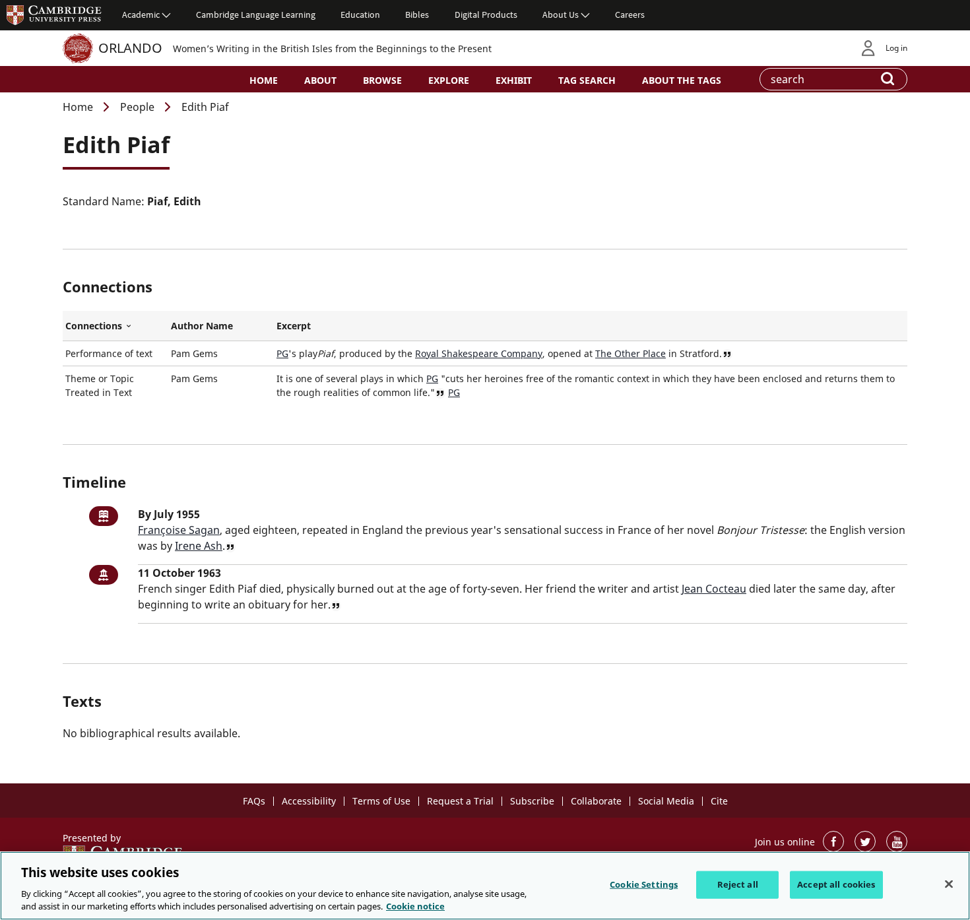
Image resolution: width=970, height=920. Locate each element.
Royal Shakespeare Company (478, 353)
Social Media (666, 801)
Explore (448, 80)
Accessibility (309, 801)
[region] (485, 885)
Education (360, 14)
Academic (141, 14)
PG (282, 353)
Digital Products (486, 14)
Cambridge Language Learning (255, 14)
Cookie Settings (644, 884)
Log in (896, 47)
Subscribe (532, 801)
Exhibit (514, 80)
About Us (560, 14)
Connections (115, 326)
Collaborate (596, 801)
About (320, 80)
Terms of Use (381, 801)
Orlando (130, 48)
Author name (202, 325)
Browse (382, 80)
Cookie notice (415, 906)
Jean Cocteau (714, 588)
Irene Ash (198, 546)
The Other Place (630, 353)
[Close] (948, 884)
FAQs (254, 801)
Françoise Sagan (179, 530)
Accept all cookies (836, 884)
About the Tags (681, 80)
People (137, 107)
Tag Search (587, 80)
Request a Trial (460, 801)
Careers (630, 14)
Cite (719, 801)
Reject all (737, 884)
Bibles (417, 14)
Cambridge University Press (54, 14)
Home (263, 80)
